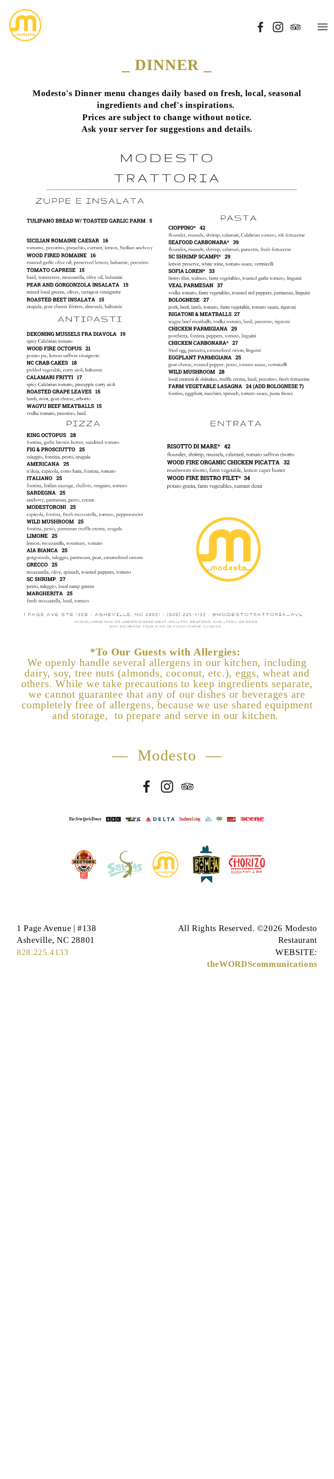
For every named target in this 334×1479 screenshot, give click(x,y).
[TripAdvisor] (187, 786)
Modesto (167, 755)
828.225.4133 (43, 952)
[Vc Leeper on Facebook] (146, 786)
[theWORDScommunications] (167, 786)
